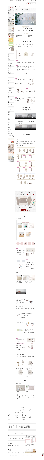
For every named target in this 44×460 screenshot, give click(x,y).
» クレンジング (9, 416)
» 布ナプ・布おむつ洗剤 (17, 412)
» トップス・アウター (10, 104)
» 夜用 (8, 412)
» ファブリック (9, 72)
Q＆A (35, 0)
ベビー (9, 87)
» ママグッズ (23, 420)
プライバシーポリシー (19, 455)
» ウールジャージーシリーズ (10, 118)
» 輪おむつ (23, 416)
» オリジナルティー (10, 83)
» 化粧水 (8, 417)
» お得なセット (9, 410)
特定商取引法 (16, 455)
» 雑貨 (8, 94)
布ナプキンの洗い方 (30, 36)
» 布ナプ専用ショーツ (10, 59)
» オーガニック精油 (10, 63)
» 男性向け (9, 114)
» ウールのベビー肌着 (10, 88)
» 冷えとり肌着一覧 (10, 67)
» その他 (8, 420)
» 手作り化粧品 (9, 80)
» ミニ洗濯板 (9, 64)
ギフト (9, 111)
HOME (16, 6)
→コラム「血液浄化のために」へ (24, 317)
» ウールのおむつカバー (10, 90)
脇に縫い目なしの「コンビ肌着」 (10, 13)
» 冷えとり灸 (9, 74)
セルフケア (10, 73)
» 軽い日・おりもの (10, 55)
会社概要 (11, 455)
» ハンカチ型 (9, 57)
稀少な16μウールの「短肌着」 (9, 12)
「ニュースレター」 (13, 445)
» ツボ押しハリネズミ (10, 76)
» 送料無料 (9, 119)
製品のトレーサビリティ (27, 455)
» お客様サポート (9, 131)
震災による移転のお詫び (32, 455)
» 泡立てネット (9, 419)
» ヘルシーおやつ (16, 417)
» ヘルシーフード (9, 85)
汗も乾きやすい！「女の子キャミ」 (10, 10)
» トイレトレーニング (10, 92)
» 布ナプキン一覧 (9, 54)
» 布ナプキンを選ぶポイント (25, 9)
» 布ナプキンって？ (18, 9)
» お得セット (9, 101)
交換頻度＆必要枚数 (18, 36)
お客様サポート (13, 455)
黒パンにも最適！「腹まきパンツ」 (10, 9)
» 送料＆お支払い (9, 129)
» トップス (9, 70)
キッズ (9, 96)
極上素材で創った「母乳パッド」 (10, 17)
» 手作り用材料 (9, 414)
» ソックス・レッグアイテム (10, 99)
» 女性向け (30, 417)
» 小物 (8, 71)
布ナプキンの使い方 (30, 35)
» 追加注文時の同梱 (10, 133)
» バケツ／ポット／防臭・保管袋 (11, 62)
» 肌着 (8, 97)
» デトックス (9, 122)
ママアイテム (10, 102)
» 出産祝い (9, 112)
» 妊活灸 (9, 75)
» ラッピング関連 (9, 438)
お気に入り (24, 3)
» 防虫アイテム (9, 65)
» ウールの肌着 (23, 419)
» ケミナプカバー (9, 58)
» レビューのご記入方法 (21, 437)
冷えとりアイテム (10, 66)
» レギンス (23, 411)
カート (27, 3)
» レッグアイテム (9, 68)
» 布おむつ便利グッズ (24, 417)
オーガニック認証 (23, 455)
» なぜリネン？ (30, 9)
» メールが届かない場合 (21, 438)
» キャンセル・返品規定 (10, 437)
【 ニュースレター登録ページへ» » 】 (19, 433)
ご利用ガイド (32, 0)
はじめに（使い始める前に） (19, 35)
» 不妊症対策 (9, 124)
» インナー (9, 69)
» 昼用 (8, 56)
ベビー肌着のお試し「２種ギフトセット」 (10, 15)
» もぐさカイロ (30, 411)
